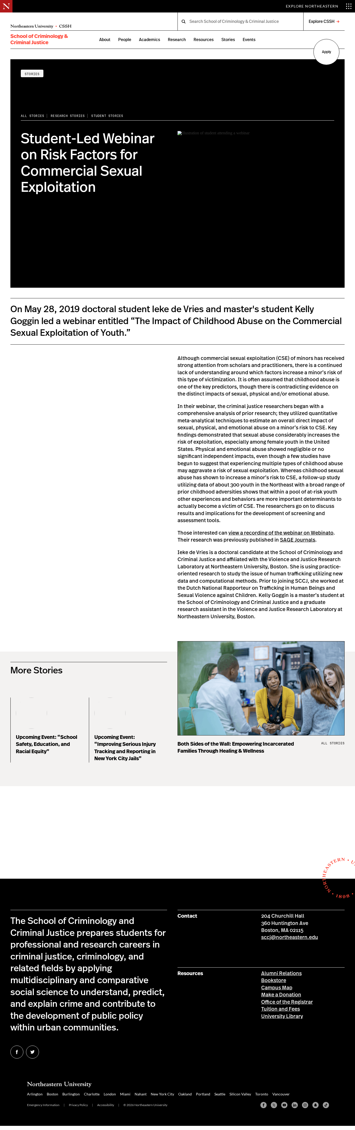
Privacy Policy (78, 1105)
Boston (52, 1094)
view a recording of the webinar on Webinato (280, 533)
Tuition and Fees (280, 1009)
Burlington (71, 1094)
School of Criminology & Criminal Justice (39, 39)
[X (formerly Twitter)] (274, 1105)
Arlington (35, 1094)
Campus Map (276, 987)
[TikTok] (326, 1105)
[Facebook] (263, 1105)
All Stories (32, 116)
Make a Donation (281, 994)
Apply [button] (326, 52)
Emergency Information (43, 1105)
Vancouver (281, 1094)
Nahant (141, 1094)
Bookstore (273, 980)
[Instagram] (305, 1105)
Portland (203, 1094)
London (110, 1094)
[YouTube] (284, 1105)
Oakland (185, 1094)
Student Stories (107, 116)
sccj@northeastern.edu (289, 937)
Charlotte (92, 1094)
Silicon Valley (240, 1094)
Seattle (219, 1094)
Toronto (261, 1094)
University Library (282, 1016)
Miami (125, 1094)
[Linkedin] (295, 1105)
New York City (162, 1094)
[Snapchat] (315, 1105)
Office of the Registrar (287, 1002)
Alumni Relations (281, 973)
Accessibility (105, 1105)
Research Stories (68, 116)
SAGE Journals (297, 540)
